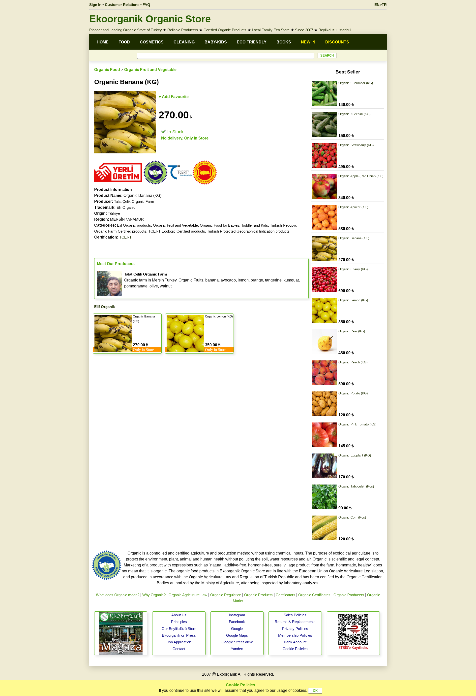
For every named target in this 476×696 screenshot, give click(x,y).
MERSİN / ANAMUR (127, 219)
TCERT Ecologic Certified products (176, 231)
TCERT (125, 237)
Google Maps (237, 635)
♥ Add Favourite (174, 97)
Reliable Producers (182, 30)
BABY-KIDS (216, 42)
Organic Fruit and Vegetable (150, 70)
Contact (179, 649)
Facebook (237, 622)
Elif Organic (126, 207)
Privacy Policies (295, 628)
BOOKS (283, 42)
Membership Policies (295, 635)
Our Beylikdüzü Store (179, 628)
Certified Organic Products (225, 30)
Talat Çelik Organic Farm (134, 201)
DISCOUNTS (337, 42)
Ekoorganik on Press (179, 635)
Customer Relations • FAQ (127, 4)
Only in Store (143, 350)
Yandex (237, 649)
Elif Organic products (134, 225)
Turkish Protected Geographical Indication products (248, 231)
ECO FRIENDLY (252, 42)
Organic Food (107, 70)
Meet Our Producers (116, 264)
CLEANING (184, 42)
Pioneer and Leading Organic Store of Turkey (125, 30)
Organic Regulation (225, 595)
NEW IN (308, 42)
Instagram (237, 615)
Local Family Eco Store (271, 30)
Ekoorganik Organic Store (150, 18)
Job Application (179, 642)
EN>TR (380, 4)
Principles (179, 622)
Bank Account (295, 642)
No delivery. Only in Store (184, 138)
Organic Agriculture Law (188, 595)
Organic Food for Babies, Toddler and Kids (234, 225)
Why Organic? (154, 595)
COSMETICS (152, 42)
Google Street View (237, 642)
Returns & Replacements (295, 622)
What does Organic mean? (117, 595)
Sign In (95, 4)
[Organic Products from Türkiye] (118, 183)
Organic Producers (348, 595)
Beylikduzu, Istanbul (335, 30)
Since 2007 (304, 30)
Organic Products (258, 595)
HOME (103, 42)
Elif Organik (104, 307)
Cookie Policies (295, 649)
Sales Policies (295, 615)
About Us (178, 615)
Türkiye (114, 213)
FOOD (124, 42)
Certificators (285, 595)
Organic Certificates (314, 595)
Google (237, 628)
